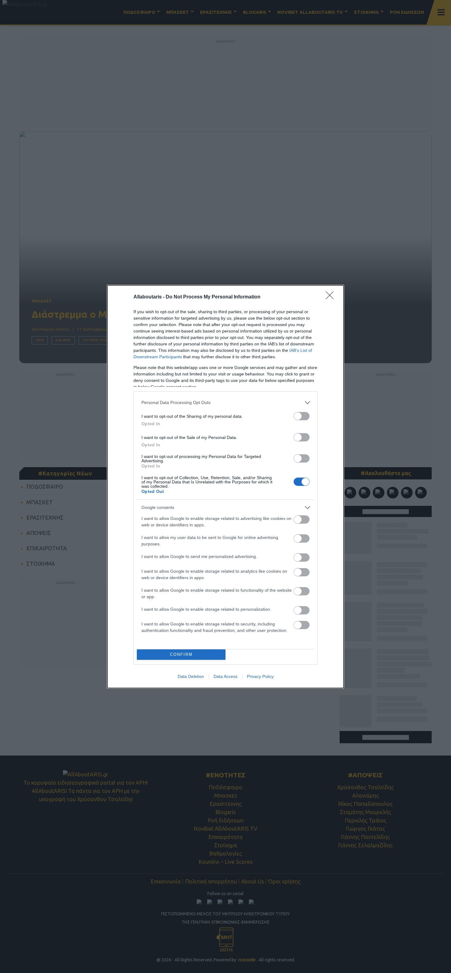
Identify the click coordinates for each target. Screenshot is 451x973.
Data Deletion (191, 676)
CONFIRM (181, 654)
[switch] (302, 416)
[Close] (331, 297)
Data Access (225, 676)
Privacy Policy (260, 676)
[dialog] (225, 486)
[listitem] (225, 402)
